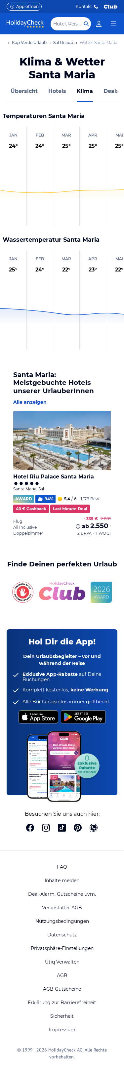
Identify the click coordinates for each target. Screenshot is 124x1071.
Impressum (62, 1030)
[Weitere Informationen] (78, 526)
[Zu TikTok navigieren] (62, 828)
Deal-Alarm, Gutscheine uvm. (62, 894)
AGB (62, 975)
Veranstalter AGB (62, 908)
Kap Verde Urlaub (29, 42)
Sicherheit (62, 1016)
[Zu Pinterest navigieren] (77, 828)
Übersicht (24, 91)
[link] (98, 23)
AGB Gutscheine (62, 989)
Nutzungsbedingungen (62, 921)
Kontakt (84, 6)
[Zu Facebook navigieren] (30, 828)
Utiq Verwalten (62, 962)
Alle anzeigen (30, 402)
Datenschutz (62, 935)
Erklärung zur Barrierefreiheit (62, 1003)
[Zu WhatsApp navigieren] (93, 828)
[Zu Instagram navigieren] (46, 828)
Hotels (57, 91)
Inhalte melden (62, 881)
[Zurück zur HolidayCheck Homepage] (25, 24)
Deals (111, 91)
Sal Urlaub (63, 42)
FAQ (62, 867)
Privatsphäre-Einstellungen (62, 948)
